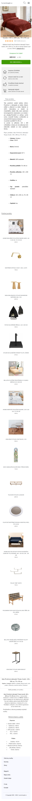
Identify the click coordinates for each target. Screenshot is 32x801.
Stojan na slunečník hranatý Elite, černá (16, 352)
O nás (5, 784)
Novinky (6, 761)
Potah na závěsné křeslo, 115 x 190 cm (16, 325)
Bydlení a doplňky (16, 683)
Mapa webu (7, 774)
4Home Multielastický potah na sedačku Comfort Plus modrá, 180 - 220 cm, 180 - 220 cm (16, 553)
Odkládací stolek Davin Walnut (16, 669)
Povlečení (25, 685)
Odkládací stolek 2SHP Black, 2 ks (16, 439)
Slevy (5, 765)
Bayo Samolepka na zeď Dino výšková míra (16, 467)
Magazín (6, 771)
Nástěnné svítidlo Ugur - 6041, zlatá (16, 268)
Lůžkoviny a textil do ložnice (15, 685)
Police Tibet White (16, 583)
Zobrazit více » (21, 48)
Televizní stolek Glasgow (16, 495)
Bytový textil (24, 683)
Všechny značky (8, 758)
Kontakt (6, 787)
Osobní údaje (7, 778)
